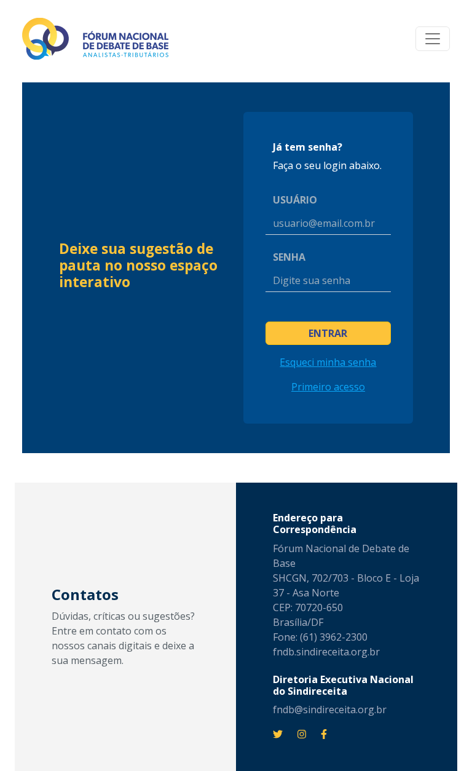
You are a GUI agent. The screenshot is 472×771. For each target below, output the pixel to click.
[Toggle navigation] (432, 38)
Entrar (328, 333)
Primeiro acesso (328, 386)
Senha (289, 257)
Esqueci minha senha (328, 362)
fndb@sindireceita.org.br (330, 709)
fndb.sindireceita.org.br (326, 651)
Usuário (295, 200)
